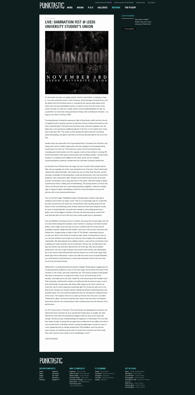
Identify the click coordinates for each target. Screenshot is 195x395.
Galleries (102, 7)
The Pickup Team (75, 384)
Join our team (140, 2)
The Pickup (130, 7)
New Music (133, 373)
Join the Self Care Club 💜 (103, 2)
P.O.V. (41, 377)
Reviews (116, 7)
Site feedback (135, 387)
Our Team (55, 375)
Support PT (56, 379)
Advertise (55, 377)
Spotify (101, 379)
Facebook (105, 373)
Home (41, 371)
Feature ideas (135, 385)
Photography (134, 377)
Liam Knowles (128, 15)
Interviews (55, 373)
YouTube (104, 377)
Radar (80, 7)
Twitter (102, 371)
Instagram (102, 375)
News (69, 7)
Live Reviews (134, 375)
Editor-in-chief (79, 373)
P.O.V (90, 7)
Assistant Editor (79, 377)
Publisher (78, 371)
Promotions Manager (81, 379)
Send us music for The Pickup (123, 2)
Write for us (134, 383)
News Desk (80, 381)
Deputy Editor (79, 375)
